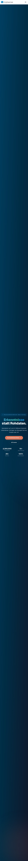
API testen (14, 442)
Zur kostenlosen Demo (13, 437)
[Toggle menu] (25, 2)
